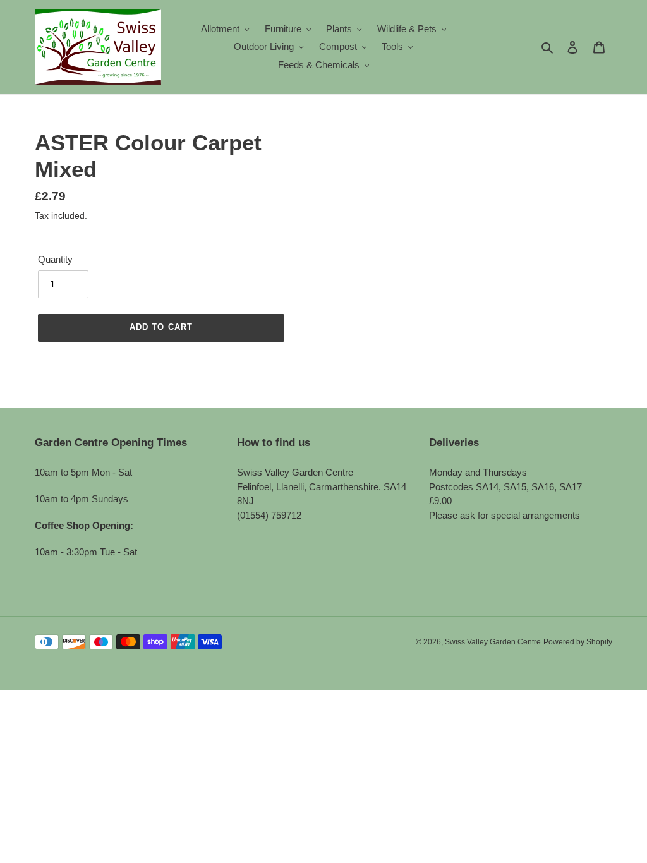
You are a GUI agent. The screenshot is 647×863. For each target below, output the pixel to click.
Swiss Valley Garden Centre (493, 641)
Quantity (55, 259)
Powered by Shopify (577, 641)
